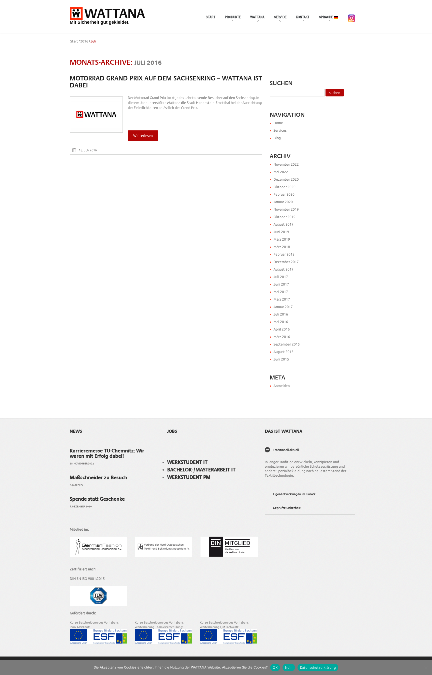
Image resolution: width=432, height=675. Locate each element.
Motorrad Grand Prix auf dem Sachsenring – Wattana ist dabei (166, 81)
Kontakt (301, 19)
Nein (288, 668)
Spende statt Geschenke (97, 499)
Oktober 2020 (285, 187)
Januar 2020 (283, 202)
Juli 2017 (281, 277)
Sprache (324, 19)
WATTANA (255, 19)
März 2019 (282, 239)
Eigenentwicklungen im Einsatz (294, 494)
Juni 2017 (281, 284)
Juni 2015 (281, 359)
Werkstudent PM (188, 477)
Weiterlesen (143, 136)
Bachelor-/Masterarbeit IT (201, 470)
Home (278, 123)
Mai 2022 (281, 172)
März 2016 (282, 337)
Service (278, 19)
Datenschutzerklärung (318, 668)
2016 (84, 41)
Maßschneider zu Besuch (98, 477)
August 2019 (284, 224)
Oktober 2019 (285, 217)
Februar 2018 (284, 254)
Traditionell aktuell (286, 449)
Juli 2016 (281, 314)
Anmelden (282, 386)
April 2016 (282, 329)
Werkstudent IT (187, 462)
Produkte (230, 19)
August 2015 (284, 352)
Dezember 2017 (286, 262)
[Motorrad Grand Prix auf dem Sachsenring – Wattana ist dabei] (96, 114)
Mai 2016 (281, 322)
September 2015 (287, 344)
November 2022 (286, 164)
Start (211, 17)
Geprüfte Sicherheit (286, 507)
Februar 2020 (284, 194)
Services (280, 130)
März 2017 (282, 299)
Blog (277, 138)
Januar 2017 (283, 307)
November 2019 (286, 209)
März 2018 (282, 247)
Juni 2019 (281, 232)
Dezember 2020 (286, 179)
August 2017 (284, 269)
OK (275, 668)
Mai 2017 (281, 292)
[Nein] (425, 667)
